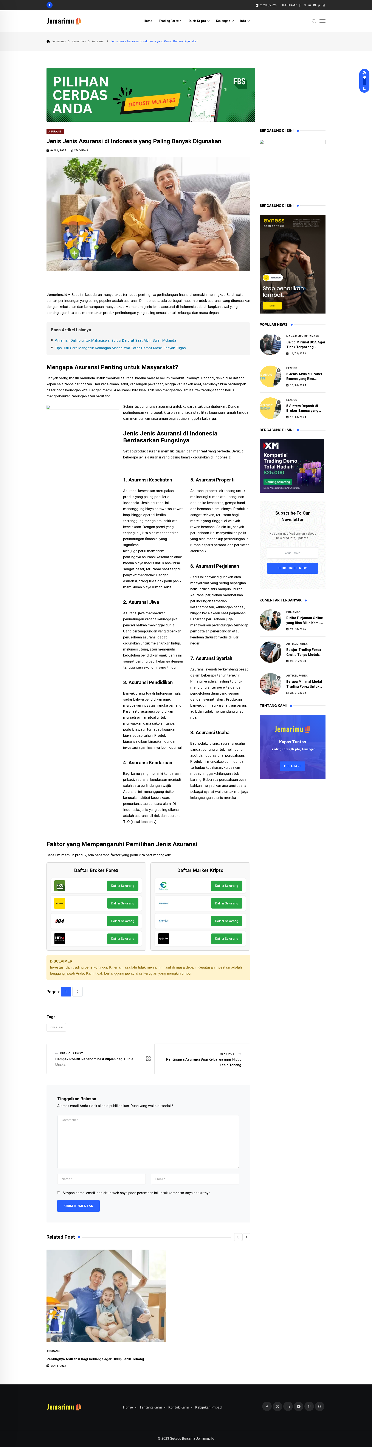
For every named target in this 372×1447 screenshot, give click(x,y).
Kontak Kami (178, 1407)
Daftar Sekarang (122, 885)
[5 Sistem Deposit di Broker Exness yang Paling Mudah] (270, 408)
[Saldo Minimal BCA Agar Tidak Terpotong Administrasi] (270, 344)
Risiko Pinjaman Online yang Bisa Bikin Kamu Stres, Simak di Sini (304, 623)
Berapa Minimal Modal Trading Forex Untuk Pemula (304, 686)
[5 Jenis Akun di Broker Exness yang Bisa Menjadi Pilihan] (270, 376)
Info (243, 21)
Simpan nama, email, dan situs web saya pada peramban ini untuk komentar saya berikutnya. (137, 1193)
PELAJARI (292, 766)
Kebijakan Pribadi (209, 1407)
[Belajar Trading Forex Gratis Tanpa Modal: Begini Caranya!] (270, 652)
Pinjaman (293, 612)
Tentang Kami (150, 1407)
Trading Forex (169, 21)
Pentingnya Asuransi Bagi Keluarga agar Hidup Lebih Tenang (95, 1359)
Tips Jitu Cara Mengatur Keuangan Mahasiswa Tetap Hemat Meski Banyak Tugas (120, 348)
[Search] (314, 20)
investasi (56, 1027)
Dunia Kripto (197, 21)
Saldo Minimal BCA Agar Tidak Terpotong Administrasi (306, 347)
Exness (291, 368)
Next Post (228, 1053)
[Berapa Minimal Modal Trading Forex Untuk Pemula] (270, 684)
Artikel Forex (297, 643)
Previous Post (71, 1053)
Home (148, 21)
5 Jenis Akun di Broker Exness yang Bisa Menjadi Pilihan (304, 379)
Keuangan (223, 21)
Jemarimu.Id (205, 1438)
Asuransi (53, 1351)
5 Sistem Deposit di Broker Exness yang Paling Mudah (302, 411)
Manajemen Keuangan (302, 336)
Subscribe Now (292, 568)
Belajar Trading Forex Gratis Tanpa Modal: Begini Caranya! (303, 654)
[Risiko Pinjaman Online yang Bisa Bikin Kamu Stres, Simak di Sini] (270, 620)
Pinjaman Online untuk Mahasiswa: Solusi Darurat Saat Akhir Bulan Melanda (115, 340)
